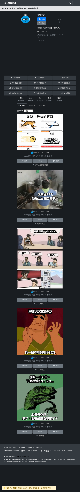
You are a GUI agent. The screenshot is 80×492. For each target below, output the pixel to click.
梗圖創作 (41, 78)
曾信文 (36, 152)
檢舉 (60, 20)
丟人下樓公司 (41, 304)
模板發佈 (16, 78)
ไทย (63, 451)
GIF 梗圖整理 (65, 83)
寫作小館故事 (17, 93)
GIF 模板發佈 (17, 83)
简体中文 (31, 447)
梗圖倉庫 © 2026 (9, 457)
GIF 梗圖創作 (41, 83)
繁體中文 (22, 447)
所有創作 (21, 106)
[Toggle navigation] (75, 3)
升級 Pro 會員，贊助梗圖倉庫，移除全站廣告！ (22, 8)
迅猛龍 (41, 436)
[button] (54, 156)
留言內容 (32, 106)
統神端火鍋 (41, 224)
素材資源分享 (17, 88)
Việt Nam (56, 451)
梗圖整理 (65, 78)
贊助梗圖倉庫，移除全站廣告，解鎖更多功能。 (27, 488)
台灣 (23, 451)
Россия (69, 451)
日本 (40, 451)
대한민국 (47, 451)
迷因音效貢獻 (41, 93)
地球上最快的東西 (41, 165)
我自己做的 (45, 152)
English (39, 447)
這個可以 (41, 370)
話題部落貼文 (65, 88)
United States (32, 451)
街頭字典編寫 (41, 88)
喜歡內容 (42, 106)
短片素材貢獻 (65, 93)
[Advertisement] (40, 57)
